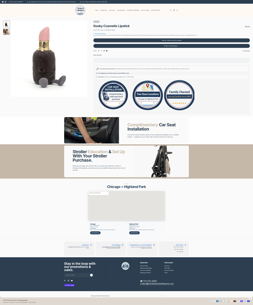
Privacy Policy (144, 265)
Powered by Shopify (23, 300)
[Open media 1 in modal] (49, 59)
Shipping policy (25, 302)
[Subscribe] (91, 275)
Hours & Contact (169, 270)
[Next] (84, 62)
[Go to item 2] (6, 31)
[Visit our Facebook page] (3, 2)
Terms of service (18, 302)
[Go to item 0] (6, 24)
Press (165, 272)
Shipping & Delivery (145, 272)
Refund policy (5, 302)
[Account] (177, 10)
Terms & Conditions (145, 270)
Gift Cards (167, 268)
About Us (167, 265)
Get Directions (95, 233)
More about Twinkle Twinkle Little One (126, 295)
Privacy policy (11, 302)
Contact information (32, 302)
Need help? (247, 50)
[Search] (171, 10)
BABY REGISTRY (155, 10)
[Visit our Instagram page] (5, 2)
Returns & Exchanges (146, 268)
